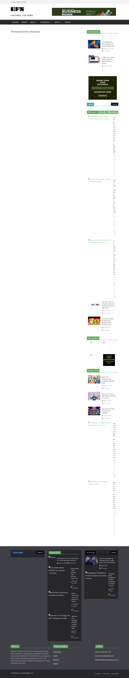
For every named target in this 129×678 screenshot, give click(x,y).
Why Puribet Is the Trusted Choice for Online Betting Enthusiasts (67, 559)
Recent (103, 112)
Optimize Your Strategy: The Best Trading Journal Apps (114, 197)
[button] (36, 22)
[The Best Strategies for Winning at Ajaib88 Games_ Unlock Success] (94, 321)
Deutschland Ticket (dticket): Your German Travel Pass (75, 573)
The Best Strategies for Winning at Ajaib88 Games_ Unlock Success (108, 322)
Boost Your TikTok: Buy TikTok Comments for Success (109, 396)
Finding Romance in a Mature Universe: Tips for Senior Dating (114, 135)
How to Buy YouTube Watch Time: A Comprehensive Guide (114, 258)
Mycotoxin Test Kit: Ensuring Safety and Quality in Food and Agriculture (108, 305)
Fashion (24, 22)
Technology (45, 22)
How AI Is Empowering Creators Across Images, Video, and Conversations (107, 560)
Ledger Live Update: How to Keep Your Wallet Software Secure (108, 60)
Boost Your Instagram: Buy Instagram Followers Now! (108, 380)
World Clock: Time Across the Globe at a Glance (114, 495)
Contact (68, 22)
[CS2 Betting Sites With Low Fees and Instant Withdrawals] (94, 44)
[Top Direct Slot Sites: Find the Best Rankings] (94, 413)
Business (15, 22)
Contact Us (98, 674)
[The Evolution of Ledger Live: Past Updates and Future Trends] (100, 450)
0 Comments (106, 51)
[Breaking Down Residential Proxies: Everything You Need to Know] (96, 585)
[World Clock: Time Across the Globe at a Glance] (100, 508)
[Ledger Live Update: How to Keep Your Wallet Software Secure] (94, 59)
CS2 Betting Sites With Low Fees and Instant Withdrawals (108, 44)
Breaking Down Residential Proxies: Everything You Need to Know (111, 580)
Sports (57, 22)
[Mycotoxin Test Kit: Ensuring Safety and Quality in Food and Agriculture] (94, 304)
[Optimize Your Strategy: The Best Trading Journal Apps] (100, 186)
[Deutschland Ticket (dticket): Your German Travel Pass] (59, 578)
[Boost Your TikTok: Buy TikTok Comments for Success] (94, 399)
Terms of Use (106, 674)
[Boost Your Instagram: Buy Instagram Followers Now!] (94, 383)
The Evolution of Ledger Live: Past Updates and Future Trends (114, 440)
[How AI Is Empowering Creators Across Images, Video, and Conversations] (91, 563)
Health (32, 22)
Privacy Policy (114, 674)
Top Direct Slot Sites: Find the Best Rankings (108, 411)
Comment (114, 112)
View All (114, 104)
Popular (93, 112)
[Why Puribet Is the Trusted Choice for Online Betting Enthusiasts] (52, 560)
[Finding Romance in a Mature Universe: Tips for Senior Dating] (100, 123)
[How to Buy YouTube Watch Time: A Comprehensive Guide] (100, 247)
